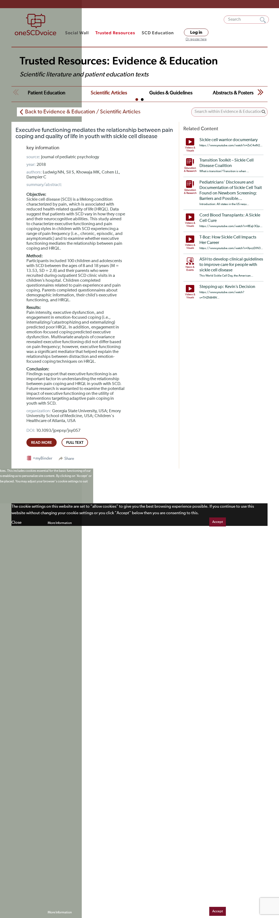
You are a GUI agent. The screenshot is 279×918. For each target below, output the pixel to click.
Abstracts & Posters (233, 93)
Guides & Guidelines (170, 93)
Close (16, 522)
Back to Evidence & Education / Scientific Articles (82, 111)
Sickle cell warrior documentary (228, 140)
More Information (60, 523)
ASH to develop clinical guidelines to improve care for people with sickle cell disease (231, 264)
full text (74, 442)
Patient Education (46, 93)
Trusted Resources (115, 32)
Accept (217, 522)
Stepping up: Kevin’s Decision (227, 287)
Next (260, 92)
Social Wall (77, 32)
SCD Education (158, 32)
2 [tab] (142, 99)
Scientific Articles (109, 93)
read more (41, 442)
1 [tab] (136, 99)
